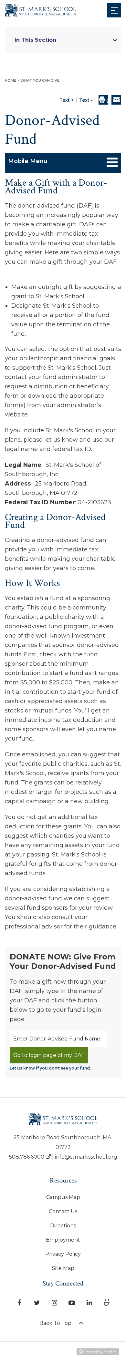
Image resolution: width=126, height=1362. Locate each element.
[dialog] (116, 100)
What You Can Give (39, 80)
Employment (63, 1240)
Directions (63, 1226)
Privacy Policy (63, 1254)
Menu (114, 10)
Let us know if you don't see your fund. (50, 1068)
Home (11, 80)
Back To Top (56, 1323)
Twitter (37, 1301)
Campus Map (63, 1197)
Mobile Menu (27, 161)
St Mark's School (30, 8)
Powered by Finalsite (98, 1352)
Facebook (19, 1301)
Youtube (72, 1301)
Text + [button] (66, 100)
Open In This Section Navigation (114, 40)
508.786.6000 (26, 1157)
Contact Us (63, 1211)
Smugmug (107, 1301)
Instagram (54, 1301)
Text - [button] (86, 100)
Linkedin (89, 1301)
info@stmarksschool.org (86, 1157)
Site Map (63, 1268)
